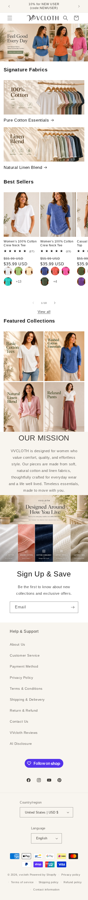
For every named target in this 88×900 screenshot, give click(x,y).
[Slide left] (33, 302)
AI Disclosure (21, 744)
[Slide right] (54, 302)
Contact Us (19, 721)
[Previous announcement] (9, 6)
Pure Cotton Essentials (26, 120)
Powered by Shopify (43, 874)
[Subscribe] (72, 607)
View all (44, 312)
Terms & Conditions (26, 688)
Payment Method (24, 666)
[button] (9, 18)
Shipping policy (49, 882)
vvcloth (24, 874)
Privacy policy (70, 874)
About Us (17, 644)
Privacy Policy (21, 678)
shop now (44, 42)
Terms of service (22, 882)
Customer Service (25, 655)
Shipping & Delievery (27, 699)
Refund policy (73, 882)
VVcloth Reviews (24, 733)
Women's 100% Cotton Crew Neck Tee (20, 243)
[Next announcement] (79, 6)
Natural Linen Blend (23, 167)
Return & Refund (24, 710)
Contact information (46, 889)
